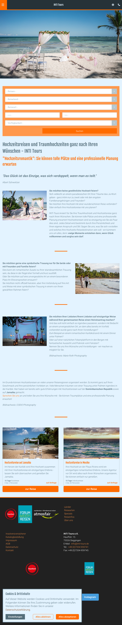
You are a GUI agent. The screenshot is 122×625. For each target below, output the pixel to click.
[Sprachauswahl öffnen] (113, 4)
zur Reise (30, 488)
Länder (67, 507)
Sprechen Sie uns (11, 395)
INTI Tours (58, 4)
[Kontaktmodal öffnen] (118, 4)
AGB (8, 543)
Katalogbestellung (15, 537)
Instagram (90, 597)
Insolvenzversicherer (16, 533)
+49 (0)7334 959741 (78, 547)
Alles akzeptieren (67, 617)
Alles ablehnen (43, 617)
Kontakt (10, 550)
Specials (68, 513)
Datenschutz (12, 547)
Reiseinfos (69, 517)
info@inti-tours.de (80, 543)
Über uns (68, 520)
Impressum (11, 540)
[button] (3, 5)
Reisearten (69, 510)
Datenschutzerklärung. (18, 609)
